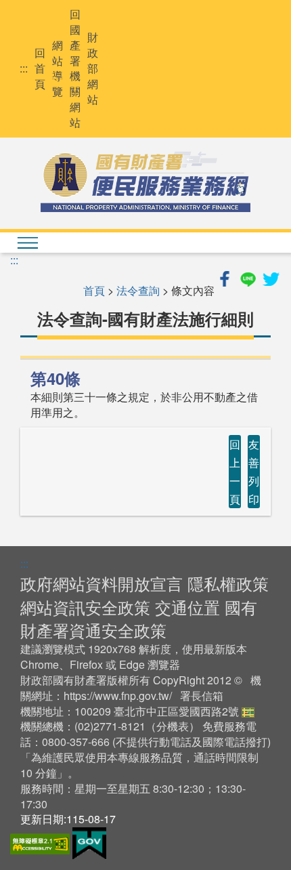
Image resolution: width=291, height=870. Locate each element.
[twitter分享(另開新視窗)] (271, 277)
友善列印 (253, 472)
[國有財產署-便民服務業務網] (145, 181)
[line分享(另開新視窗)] (249, 277)
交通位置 (187, 607)
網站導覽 (57, 69)
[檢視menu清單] (27, 242)
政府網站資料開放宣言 (101, 583)
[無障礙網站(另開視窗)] (41, 842)
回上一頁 (234, 472)
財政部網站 (92, 68)
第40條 (55, 378)
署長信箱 (201, 695)
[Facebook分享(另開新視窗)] (226, 277)
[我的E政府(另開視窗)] (89, 842)
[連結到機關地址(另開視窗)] (248, 711)
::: (24, 68)
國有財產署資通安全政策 (138, 618)
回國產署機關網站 (75, 68)
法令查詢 (138, 290)
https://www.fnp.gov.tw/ (118, 695)
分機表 (172, 726)
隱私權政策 (228, 583)
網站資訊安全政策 (85, 607)
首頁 (94, 290)
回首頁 (40, 68)
